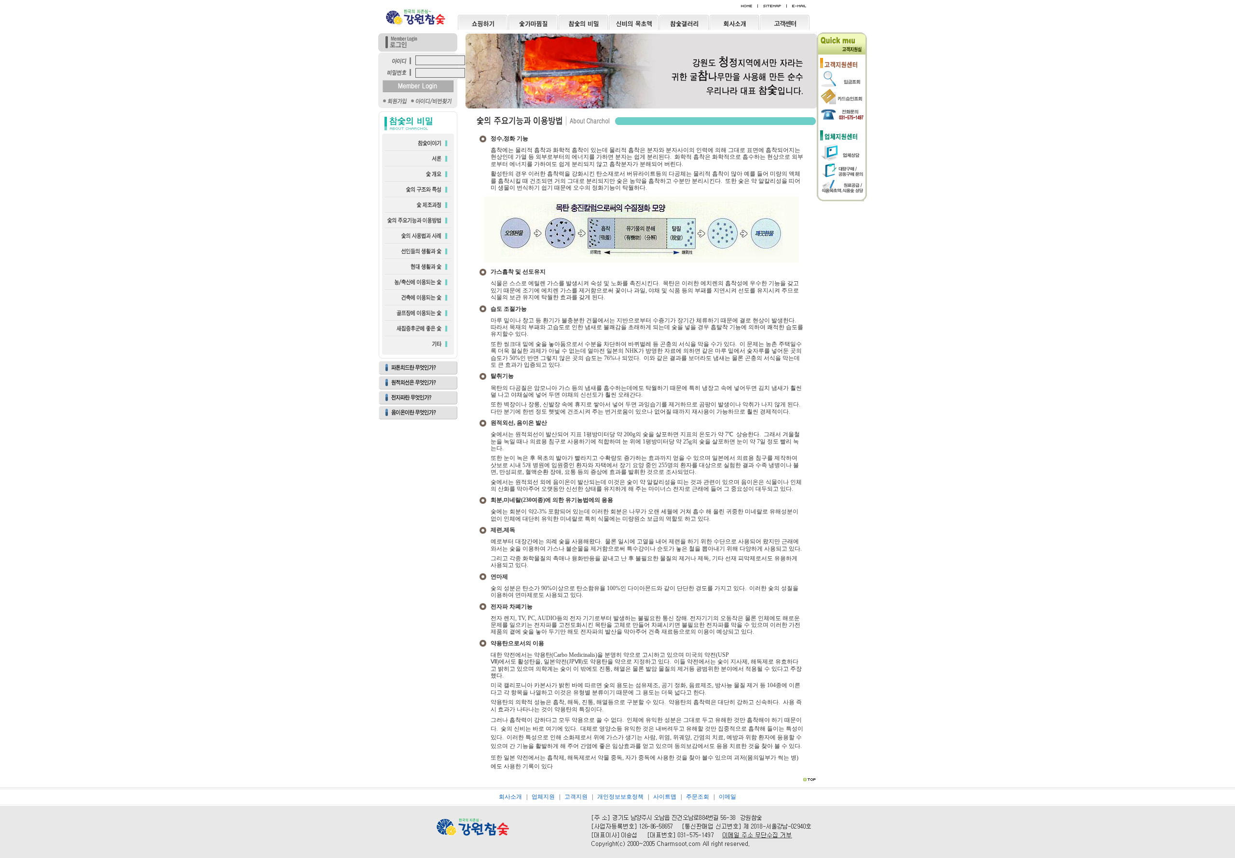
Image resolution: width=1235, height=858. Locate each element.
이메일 (727, 796)
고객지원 (576, 796)
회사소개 (510, 796)
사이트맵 (664, 796)
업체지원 (543, 796)
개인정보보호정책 (620, 796)
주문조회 (697, 796)
